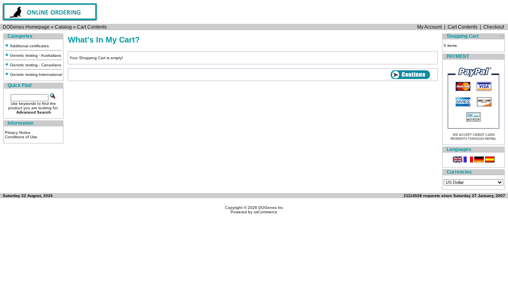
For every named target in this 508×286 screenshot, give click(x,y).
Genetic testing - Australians (35, 55)
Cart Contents (92, 27)
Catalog (63, 27)
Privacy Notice (18, 132)
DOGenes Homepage (26, 27)
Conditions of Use (21, 137)
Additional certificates (29, 46)
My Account (429, 27)
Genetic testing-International (35, 74)
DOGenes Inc (270, 207)
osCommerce (265, 212)
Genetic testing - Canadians (35, 65)
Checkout (493, 27)
